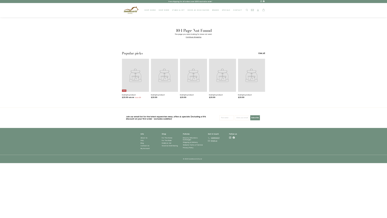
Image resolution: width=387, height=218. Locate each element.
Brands (215, 10)
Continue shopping (193, 37)
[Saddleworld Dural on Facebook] (234, 138)
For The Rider (167, 140)
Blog (142, 143)
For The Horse (167, 138)
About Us (144, 138)
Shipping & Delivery (190, 142)
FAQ (142, 140)
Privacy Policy (188, 148)
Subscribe (255, 118)
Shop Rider (164, 10)
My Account (145, 148)
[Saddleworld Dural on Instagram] (230, 138)
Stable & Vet (178, 10)
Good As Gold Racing (198, 10)
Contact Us (145, 146)
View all (261, 53)
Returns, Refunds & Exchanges (190, 139)
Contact (237, 10)
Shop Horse (150, 10)
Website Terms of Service (193, 145)
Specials (226, 10)
